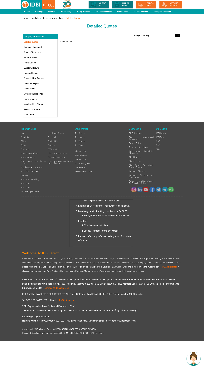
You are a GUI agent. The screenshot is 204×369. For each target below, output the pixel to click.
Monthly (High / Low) (33, 104)
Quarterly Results (31, 68)
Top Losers (79, 137)
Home (25, 18)
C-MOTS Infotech (72, 333)
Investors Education (137, 171)
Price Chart (29, 114)
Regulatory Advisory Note (32, 167)
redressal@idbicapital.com (57, 288)
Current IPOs (80, 159)
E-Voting (24, 175)
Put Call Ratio (81, 155)
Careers (51, 145)
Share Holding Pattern (34, 78)
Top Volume (80, 141)
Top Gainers (80, 133)
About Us (25, 137)
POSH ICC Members (56, 157)
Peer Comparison (32, 109)
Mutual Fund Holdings (33, 94)
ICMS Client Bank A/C (30, 171)
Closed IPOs (80, 167)
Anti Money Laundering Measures (141, 152)
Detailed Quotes (31, 42)
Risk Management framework (141, 138)
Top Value (79, 145)
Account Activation (174, 4)
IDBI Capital (161, 133)
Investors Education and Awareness (141, 176)
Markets (35, 18)
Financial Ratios (31, 73)
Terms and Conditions (138, 147)
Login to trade (150, 4)
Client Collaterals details (58, 153)
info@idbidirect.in (65, 300)
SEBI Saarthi (53, 149)
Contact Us (52, 141)
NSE (158, 141)
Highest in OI (80, 151)
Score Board (29, 88)
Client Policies (135, 157)
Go (178, 35)
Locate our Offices (56, 133)
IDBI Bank (160, 137)
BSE (158, 145)
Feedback (52, 137)
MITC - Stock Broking (30, 179)
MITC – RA (25, 187)
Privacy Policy (135, 143)
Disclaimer (25, 149)
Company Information (52, 18)
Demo (23, 145)
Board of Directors (32, 52)
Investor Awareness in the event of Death (60, 162)
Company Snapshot (33, 47)
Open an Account (126, 4)
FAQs (23, 141)
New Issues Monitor (83, 171)
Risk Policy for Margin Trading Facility (141, 166)
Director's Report (31, 83)
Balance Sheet (30, 57)
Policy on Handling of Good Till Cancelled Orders (141, 182)
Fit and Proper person (30, 191)
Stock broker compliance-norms (33, 162)
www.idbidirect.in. (169, 267)
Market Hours (135, 161)
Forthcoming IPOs (82, 163)
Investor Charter (28, 157)
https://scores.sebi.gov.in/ (117, 205)
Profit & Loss (30, 62)
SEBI (158, 149)
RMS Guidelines (135, 133)
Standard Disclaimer (29, 153)
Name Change (30, 99)
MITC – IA (25, 183)
